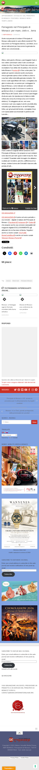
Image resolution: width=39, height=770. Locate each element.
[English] (3, 432)
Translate (15, 437)
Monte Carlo (16, 280)
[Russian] (7, 432)
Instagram (21, 222)
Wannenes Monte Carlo (19, 550)
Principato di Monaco (26, 280)
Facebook (12, 222)
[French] (5, 432)
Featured (15, 18)
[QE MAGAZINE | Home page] (3, 3)
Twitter (31, 222)
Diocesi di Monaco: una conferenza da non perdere (26, 307)
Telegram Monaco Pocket (11, 238)
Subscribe (8, 574)
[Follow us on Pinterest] (18, 389)
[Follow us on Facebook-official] (29, 389)
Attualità (18, 16)
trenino (15, 70)
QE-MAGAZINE (7, 217)
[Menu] (36, 2)
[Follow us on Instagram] (32, 389)
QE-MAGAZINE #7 (8, 213)
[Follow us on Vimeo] (22, 389)
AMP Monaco (7, 34)
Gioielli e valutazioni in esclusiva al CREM (19, 552)
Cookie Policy (25, 757)
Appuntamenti (7, 16)
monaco (8, 280)
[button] (13, 128)
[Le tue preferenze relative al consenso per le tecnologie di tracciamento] (35, 766)
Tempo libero (7, 21)
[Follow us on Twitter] (15, 389)
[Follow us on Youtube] (25, 389)
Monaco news (25, 18)
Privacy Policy (15, 757)
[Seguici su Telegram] (36, 389)
